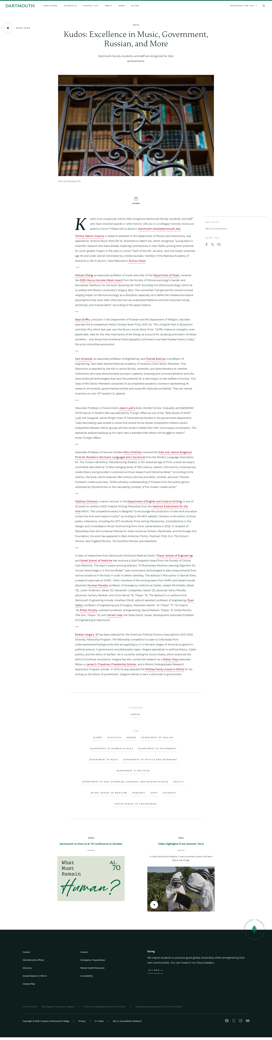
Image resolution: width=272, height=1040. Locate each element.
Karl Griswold (83, 359)
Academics (70, 6)
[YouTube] (247, 1021)
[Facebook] (227, 1021)
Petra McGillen (132, 452)
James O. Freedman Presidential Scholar (111, 664)
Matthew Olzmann (86, 501)
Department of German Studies (111, 748)
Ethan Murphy (89, 610)
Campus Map (29, 983)
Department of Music (166, 275)
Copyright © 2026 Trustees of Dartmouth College (46, 1021)
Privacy (82, 1021)
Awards (131, 737)
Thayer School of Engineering (174, 555)
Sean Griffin (82, 319)
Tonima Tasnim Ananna (89, 236)
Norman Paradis (97, 585)
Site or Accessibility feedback (127, 1021)
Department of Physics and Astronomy (150, 760)
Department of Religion (133, 771)
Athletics (114, 737)
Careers (84, 952)
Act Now (154, 970)
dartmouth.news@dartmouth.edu (159, 229)
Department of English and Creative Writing (154, 501)
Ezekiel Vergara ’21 (86, 634)
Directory (27, 968)
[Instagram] (240, 1021)
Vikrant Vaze (114, 615)
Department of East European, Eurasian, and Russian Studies (125, 782)
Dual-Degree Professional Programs (58, 1006)
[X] (233, 1021)
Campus (135, 714)
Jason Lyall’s (127, 408)
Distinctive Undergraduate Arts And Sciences (105, 1006)
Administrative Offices (33, 960)
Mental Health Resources (92, 968)
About (108, 6)
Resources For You (242, 6)
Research (138, 793)
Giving (135, 6)
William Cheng (84, 275)
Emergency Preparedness (92, 960)
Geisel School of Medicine (96, 560)
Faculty (178, 782)
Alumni (98, 737)
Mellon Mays (170, 659)
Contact (26, 952)
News (122, 6)
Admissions (50, 6)
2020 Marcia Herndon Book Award (101, 280)
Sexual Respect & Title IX (35, 975)
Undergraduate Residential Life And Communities (158, 1006)
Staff (154, 793)
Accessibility (86, 975)
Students (169, 793)
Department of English (157, 737)
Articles (136, 25)
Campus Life (90, 6)
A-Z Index (99, 1021)
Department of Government (157, 748)
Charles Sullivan (156, 359)
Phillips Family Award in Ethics (164, 669)
